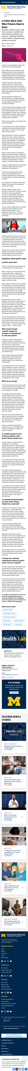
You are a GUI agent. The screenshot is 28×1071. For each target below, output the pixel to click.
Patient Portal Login (6, 972)
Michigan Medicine (7, 946)
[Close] (24, 1059)
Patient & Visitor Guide (6, 970)
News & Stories (4, 957)
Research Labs (4, 984)
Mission (3, 951)
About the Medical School (7, 1005)
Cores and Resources (6, 989)
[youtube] (11, 961)
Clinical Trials (4, 982)
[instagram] (5, 961)
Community (4, 953)
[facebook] (2, 961)
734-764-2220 (9, 677)
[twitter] (8, 961)
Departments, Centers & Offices (8, 1003)
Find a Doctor (4, 968)
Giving (2, 955)
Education (4, 996)
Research (4, 979)
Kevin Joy (10, 46)
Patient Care (5, 965)
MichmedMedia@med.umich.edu (10, 674)
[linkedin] (8, 993)
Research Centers (5, 986)
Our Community (5, 1001)
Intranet (3, 1008)
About (2, 949)
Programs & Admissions (7, 999)
